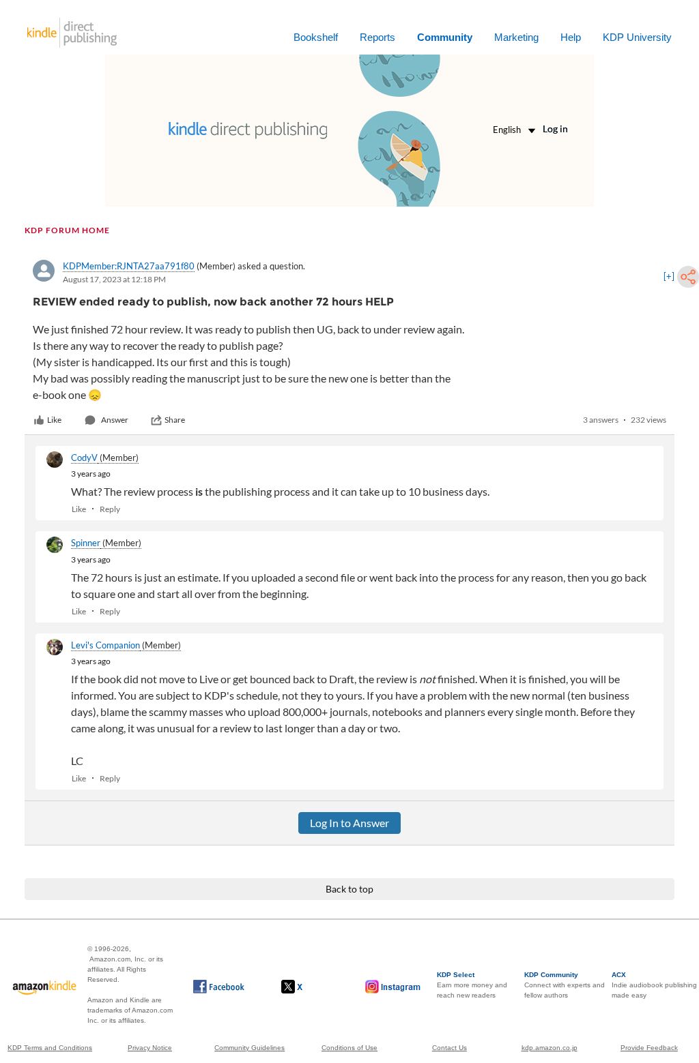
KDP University (637, 37)
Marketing (516, 37)
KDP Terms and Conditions (50, 1047)
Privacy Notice (150, 1047)
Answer (114, 420)
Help (570, 37)
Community (444, 37)
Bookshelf (316, 37)
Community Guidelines (249, 1047)
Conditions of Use (349, 1047)
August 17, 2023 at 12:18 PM (114, 279)
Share (175, 420)
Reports (377, 37)
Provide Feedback (649, 1047)
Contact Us (449, 1047)
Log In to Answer (349, 822)
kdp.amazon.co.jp (549, 1047)
